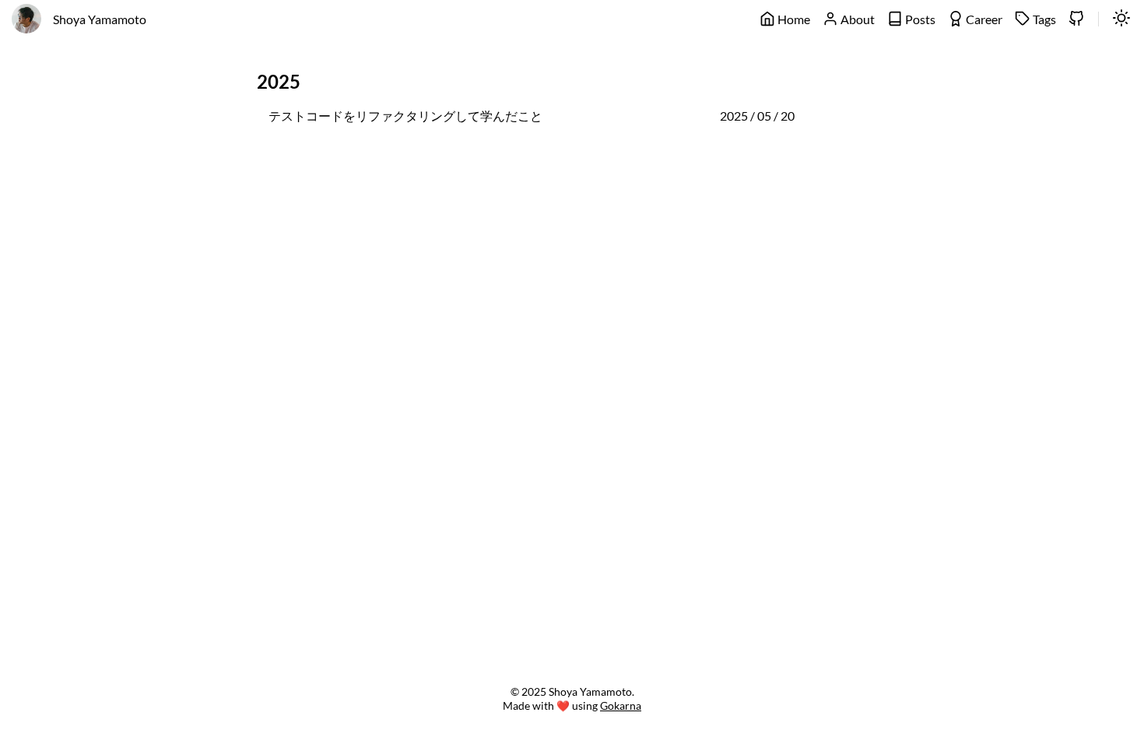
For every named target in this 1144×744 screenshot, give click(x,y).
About (856, 19)
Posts (919, 19)
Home (792, 19)
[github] (1076, 19)
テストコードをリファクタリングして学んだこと (405, 115)
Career (982, 19)
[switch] (1121, 19)
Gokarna (620, 706)
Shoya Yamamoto (99, 19)
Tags (1043, 19)
